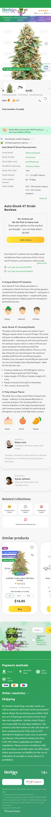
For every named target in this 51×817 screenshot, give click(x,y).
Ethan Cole (20, 442)
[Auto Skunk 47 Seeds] (25, 48)
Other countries (14, 693)
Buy (20, 609)
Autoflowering (32, 161)
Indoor (37, 166)
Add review (25, 239)
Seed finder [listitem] (41, 18)
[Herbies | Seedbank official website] (15, 11)
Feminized (30, 157)
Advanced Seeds (33, 152)
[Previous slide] (1, 88)
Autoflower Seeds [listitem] (20, 18)
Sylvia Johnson (22, 478)
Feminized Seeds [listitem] (7, 18)
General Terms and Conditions (41, 642)
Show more (42, 263)
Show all (43, 198)
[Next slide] (49, 88)
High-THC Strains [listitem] (32, 19)
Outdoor (29, 166)
